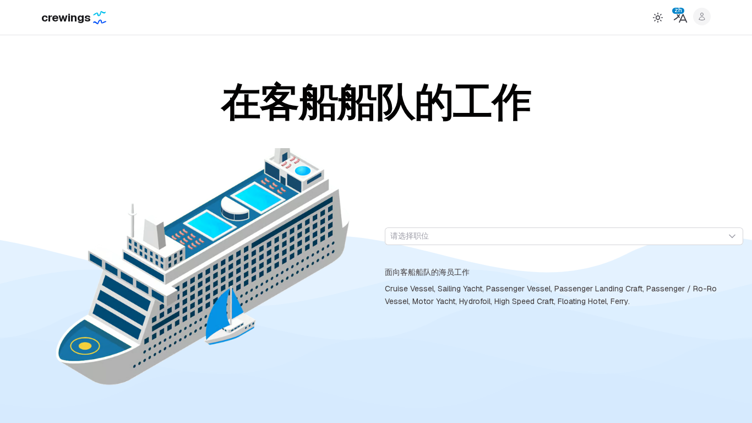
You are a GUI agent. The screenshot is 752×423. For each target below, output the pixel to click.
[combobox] (564, 236)
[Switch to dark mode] (658, 18)
